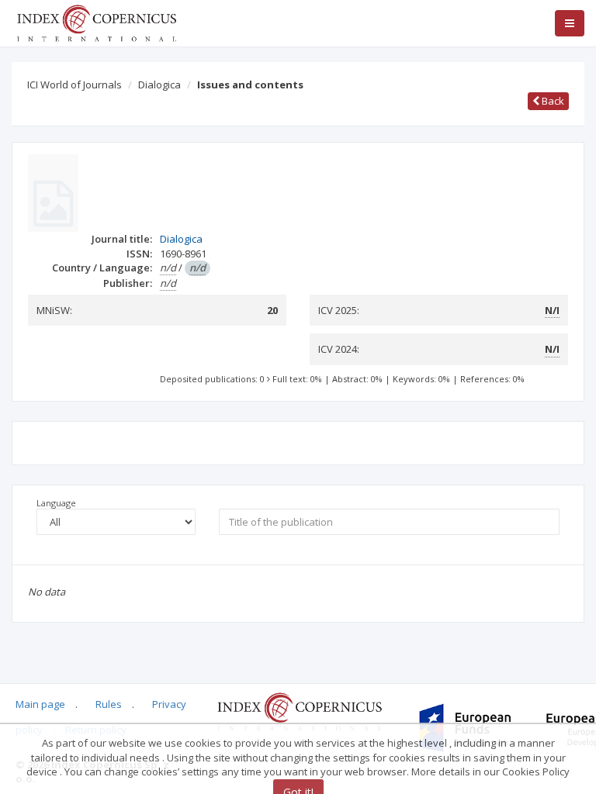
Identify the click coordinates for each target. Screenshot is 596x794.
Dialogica (159, 84)
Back (551, 101)
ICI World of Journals (74, 84)
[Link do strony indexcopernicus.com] (299, 711)
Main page (40, 704)
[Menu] (569, 23)
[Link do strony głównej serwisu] (96, 22)
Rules (108, 704)
